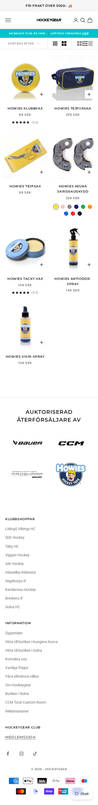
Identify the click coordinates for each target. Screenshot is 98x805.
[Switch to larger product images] (55, 43)
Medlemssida (20, 737)
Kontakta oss (16, 659)
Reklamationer (17, 711)
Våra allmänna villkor (22, 676)
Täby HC (12, 546)
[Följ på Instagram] (21, 753)
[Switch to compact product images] (90, 43)
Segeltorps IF (15, 581)
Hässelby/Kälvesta (20, 572)
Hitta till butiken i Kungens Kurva (31, 642)
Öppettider (13, 633)
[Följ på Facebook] (7, 753)
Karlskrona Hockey (20, 590)
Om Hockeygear (18, 685)
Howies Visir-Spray (25, 356)
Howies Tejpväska (72, 108)
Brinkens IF (14, 598)
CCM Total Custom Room (25, 702)
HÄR (85, 33)
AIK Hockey (14, 564)
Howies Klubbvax (25, 108)
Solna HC (12, 607)
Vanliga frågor (16, 668)
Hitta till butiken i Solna (23, 650)
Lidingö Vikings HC (20, 529)
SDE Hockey (15, 537)
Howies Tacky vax (25, 279)
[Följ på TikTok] (35, 753)
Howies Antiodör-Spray (72, 281)
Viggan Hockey (17, 555)
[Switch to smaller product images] (64, 43)
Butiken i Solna (17, 694)
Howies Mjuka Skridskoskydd (72, 188)
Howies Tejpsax (25, 186)
